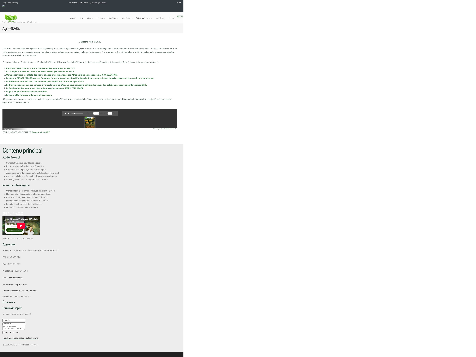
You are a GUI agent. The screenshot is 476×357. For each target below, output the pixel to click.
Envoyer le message (10, 332)
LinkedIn (16, 290)
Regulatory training (10, 3)
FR (178, 17)
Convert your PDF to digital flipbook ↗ (164, 129)
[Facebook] (177, 3)
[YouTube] (179, 3)
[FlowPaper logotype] (78, 129)
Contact (32, 290)
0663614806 (84, 3)
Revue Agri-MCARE (41, 132)
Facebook (7, 290)
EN (182, 17)
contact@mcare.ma (99, 3)
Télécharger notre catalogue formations (20, 338)
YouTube (24, 290)
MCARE (11, 18)
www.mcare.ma (15, 277)
